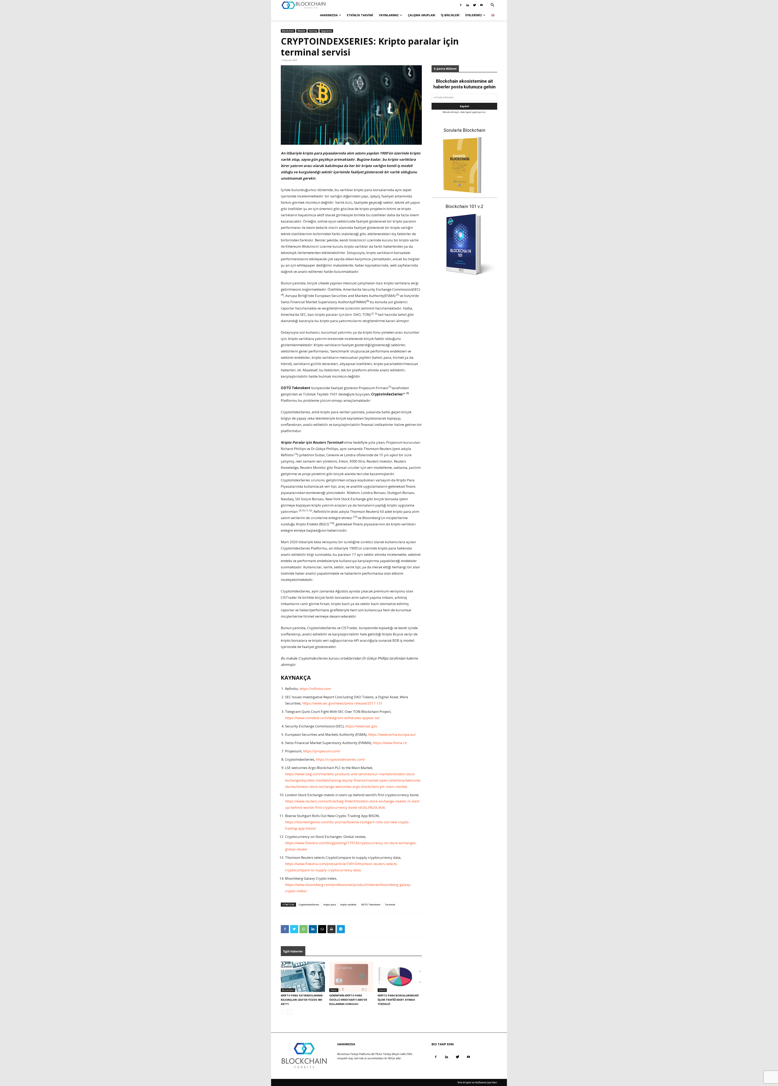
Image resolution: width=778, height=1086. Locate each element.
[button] (492, 5)
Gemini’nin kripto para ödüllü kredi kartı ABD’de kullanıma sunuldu (348, 1000)
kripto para (330, 904)
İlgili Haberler (293, 951)
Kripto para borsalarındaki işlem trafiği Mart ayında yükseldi (398, 1000)
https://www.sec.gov (361, 726)
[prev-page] (283, 1012)
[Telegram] (341, 929)
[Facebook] (461, 5)
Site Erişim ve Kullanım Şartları (477, 1082)
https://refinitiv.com (315, 688)
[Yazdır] (331, 929)
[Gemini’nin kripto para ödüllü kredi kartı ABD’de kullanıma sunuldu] (351, 977)
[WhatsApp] (303, 929)
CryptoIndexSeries (309, 904)
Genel (382, 990)
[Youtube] (481, 5)
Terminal (390, 904)
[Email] (322, 929)
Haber (333, 990)
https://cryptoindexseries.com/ (340, 759)
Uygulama (326, 30)
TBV (390, 1058)
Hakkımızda (329, 15)
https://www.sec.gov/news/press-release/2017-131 (342, 703)
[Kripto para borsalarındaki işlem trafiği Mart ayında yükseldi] (400, 977)
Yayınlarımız (389, 15)
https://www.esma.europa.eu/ (392, 734)
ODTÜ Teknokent (370, 904)
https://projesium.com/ (321, 751)
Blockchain (288, 30)
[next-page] (289, 1012)
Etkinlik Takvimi (360, 15)
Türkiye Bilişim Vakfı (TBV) (397, 1054)
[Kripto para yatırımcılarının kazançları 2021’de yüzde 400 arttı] (303, 977)
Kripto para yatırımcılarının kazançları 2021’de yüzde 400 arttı (302, 1000)
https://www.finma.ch (390, 742)
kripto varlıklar (348, 904)
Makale (301, 30)
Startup (313, 30)
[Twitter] (474, 5)
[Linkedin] (468, 5)
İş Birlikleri (450, 15)
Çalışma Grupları (421, 15)
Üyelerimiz (473, 15)
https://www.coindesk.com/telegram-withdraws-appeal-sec (332, 717)
